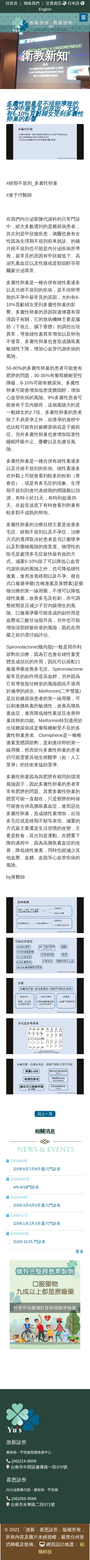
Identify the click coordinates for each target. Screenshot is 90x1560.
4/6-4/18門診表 (26, 1187)
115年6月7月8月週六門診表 (36, 1169)
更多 (79, 1251)
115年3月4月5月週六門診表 (36, 1205)
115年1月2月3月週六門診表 (36, 1223)
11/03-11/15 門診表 (29, 1242)
